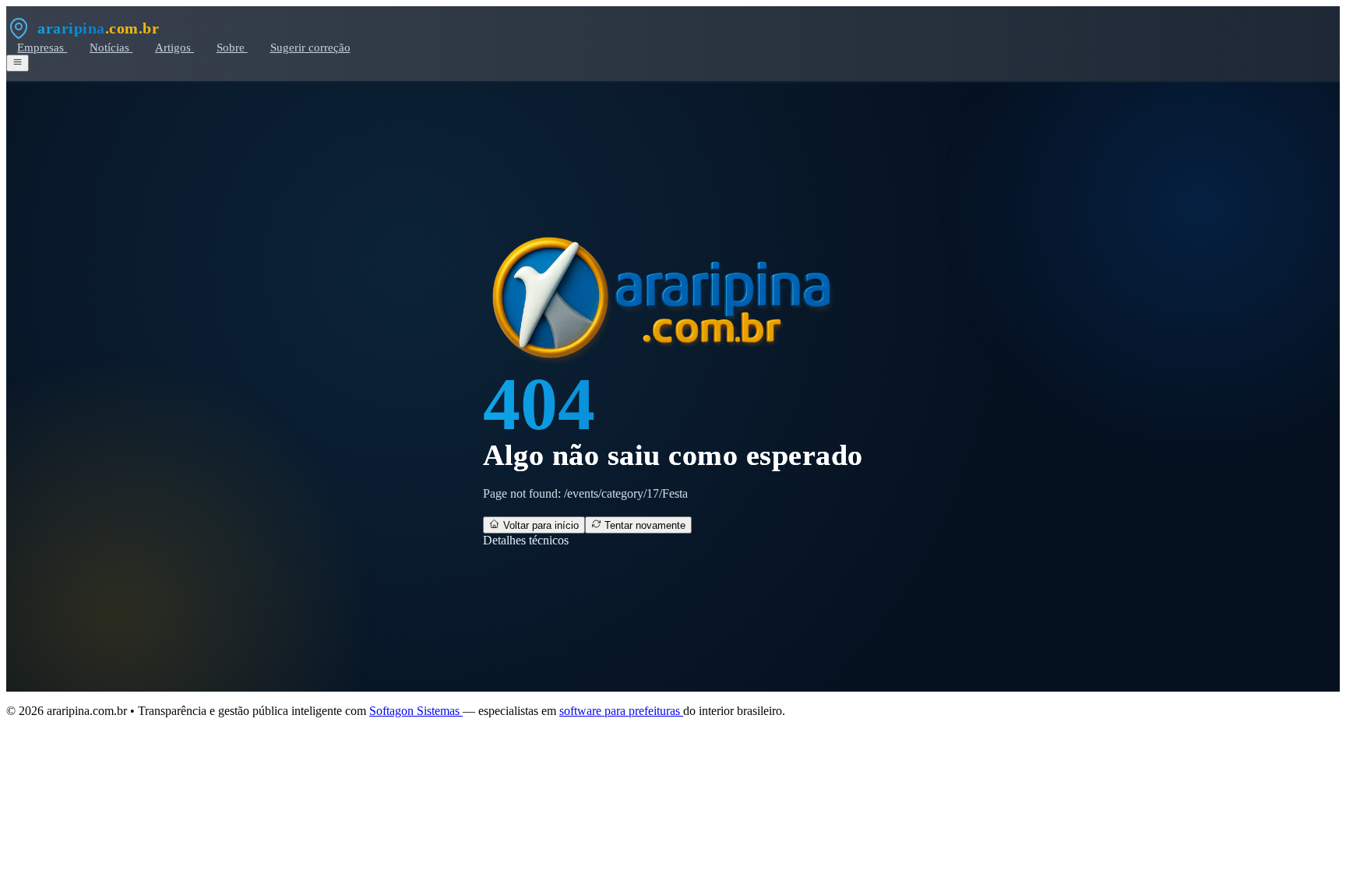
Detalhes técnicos (526, 540)
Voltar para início (539, 525)
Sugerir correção (310, 47)
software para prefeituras (621, 710)
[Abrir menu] (17, 63)
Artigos (174, 47)
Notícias (111, 47)
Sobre (232, 47)
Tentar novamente (643, 525)
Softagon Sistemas (416, 710)
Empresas (42, 47)
